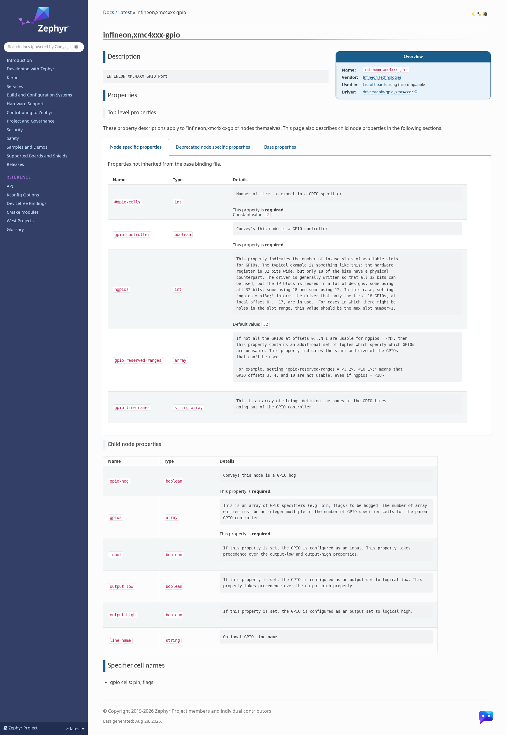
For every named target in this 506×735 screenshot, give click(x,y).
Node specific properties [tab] (136, 147)
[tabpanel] (297, 295)
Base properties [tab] (280, 147)
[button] (76, 47)
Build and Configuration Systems (39, 95)
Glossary (15, 229)
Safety (13, 138)
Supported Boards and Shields (37, 156)
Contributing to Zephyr (29, 112)
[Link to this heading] (184, 36)
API (10, 186)
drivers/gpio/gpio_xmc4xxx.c (388, 91)
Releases (15, 164)
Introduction (19, 60)
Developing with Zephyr (30, 69)
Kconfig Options (23, 195)
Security (15, 130)
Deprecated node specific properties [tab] (213, 147)
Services (15, 86)
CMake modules (23, 212)
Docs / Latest (117, 12)
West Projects (20, 220)
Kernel (13, 77)
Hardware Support (25, 103)
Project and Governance (30, 121)
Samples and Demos (27, 147)
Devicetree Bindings (27, 203)
